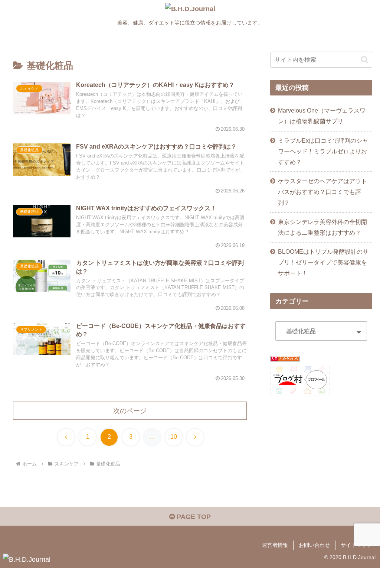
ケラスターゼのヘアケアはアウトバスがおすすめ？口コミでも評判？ (322, 192)
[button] (364, 59)
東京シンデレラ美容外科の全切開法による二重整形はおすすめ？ (322, 227)
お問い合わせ (314, 545)
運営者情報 (275, 545)
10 (173, 437)
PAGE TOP (193, 516)
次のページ (130, 411)
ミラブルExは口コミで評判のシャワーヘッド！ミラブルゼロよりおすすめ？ (323, 151)
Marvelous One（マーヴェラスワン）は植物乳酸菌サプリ (322, 115)
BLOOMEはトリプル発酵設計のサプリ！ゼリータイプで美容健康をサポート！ (323, 262)
